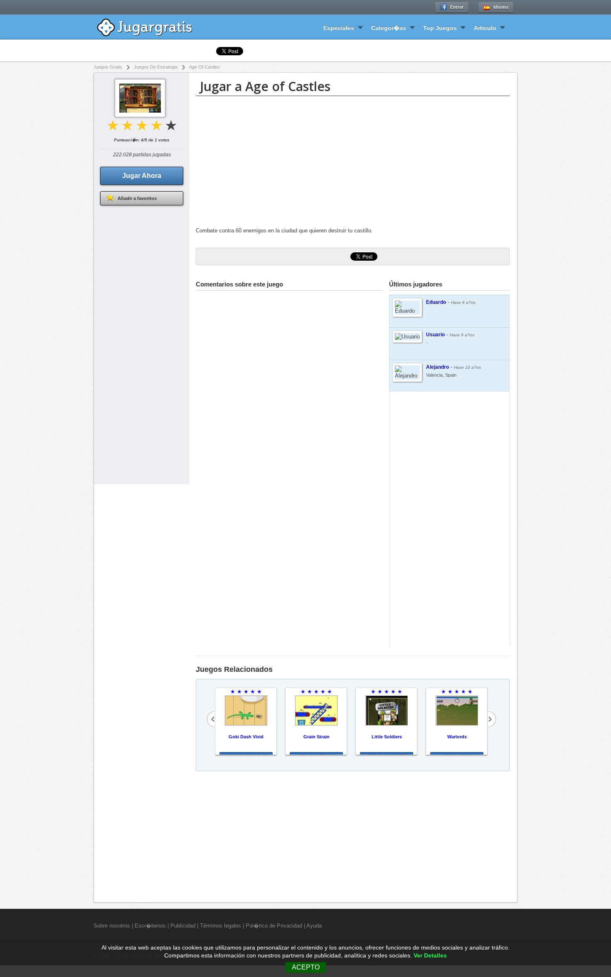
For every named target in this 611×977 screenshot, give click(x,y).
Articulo (485, 28)
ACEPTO (306, 967)
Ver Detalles (430, 955)
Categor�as (388, 28)
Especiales (338, 28)
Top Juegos (440, 28)
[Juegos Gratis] (151, 26)
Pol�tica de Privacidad (274, 926)
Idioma (500, 7)
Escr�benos (150, 926)
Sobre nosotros (112, 926)
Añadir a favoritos (137, 198)
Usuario (435, 335)
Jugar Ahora (141, 175)
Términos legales (220, 926)
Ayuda (314, 926)
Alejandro (437, 367)
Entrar (456, 7)
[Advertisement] (353, 162)
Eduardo (436, 302)
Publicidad (182, 926)
